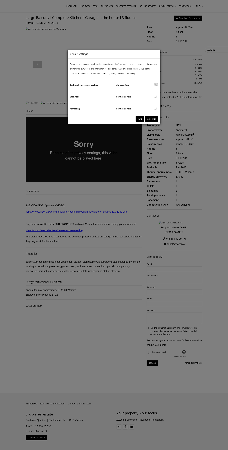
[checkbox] (156, 84)
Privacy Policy (110, 73)
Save (140, 119)
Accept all (151, 119)
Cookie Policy (129, 73)
